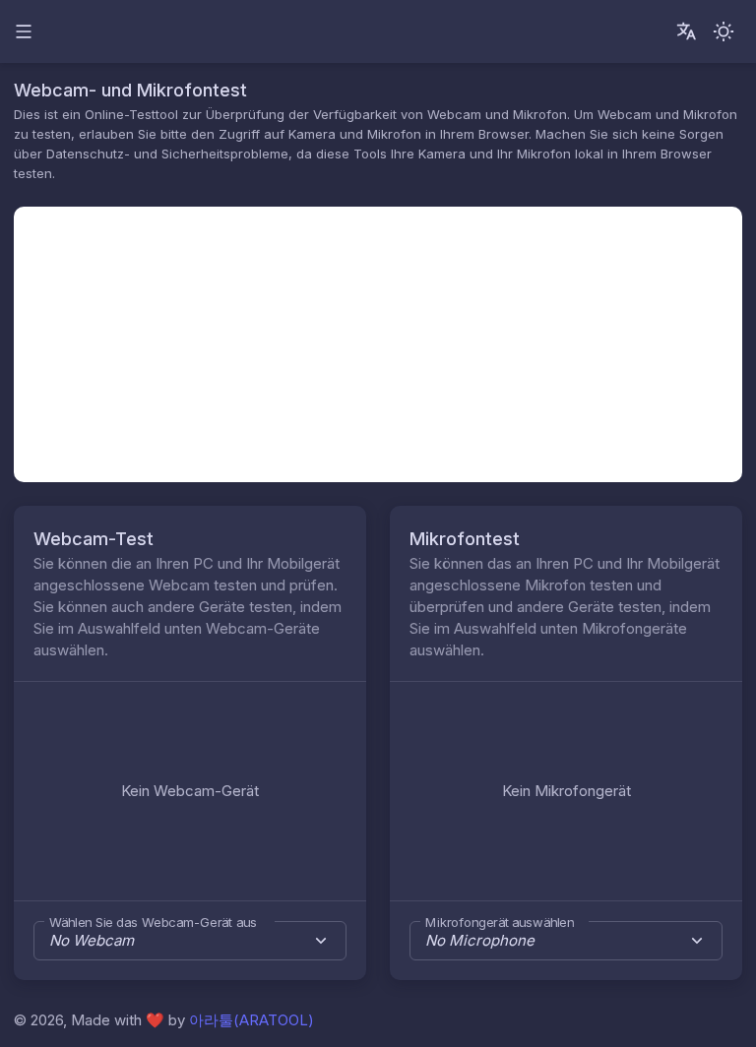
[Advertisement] (378, 344)
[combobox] (189, 940)
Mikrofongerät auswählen (499, 922)
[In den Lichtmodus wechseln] (723, 31)
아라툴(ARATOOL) (251, 1020)
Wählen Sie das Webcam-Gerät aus (153, 922)
